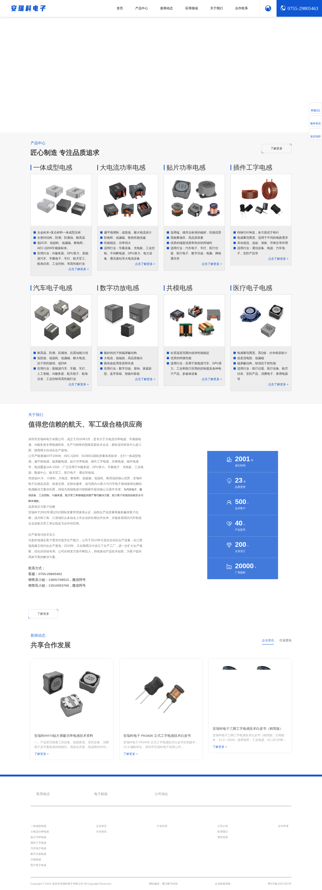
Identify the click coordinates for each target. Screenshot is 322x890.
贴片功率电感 (186, 167)
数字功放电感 (119, 288)
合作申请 (283, 835)
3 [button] (48, 120)
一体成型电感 (52, 167)
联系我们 (222, 841)
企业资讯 (101, 835)
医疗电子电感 (252, 288)
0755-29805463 (303, 8)
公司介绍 (222, 835)
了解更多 (276, 148)
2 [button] (42, 120)
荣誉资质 (222, 846)
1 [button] (32, 120)
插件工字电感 (252, 167)
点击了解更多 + (78, 269)
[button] (274, 120)
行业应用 (162, 835)
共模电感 (179, 288)
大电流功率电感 (123, 167)
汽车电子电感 (52, 288)
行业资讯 (101, 841)
